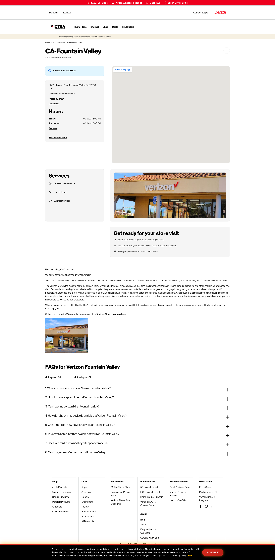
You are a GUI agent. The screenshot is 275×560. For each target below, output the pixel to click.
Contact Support (201, 12)
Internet (95, 26)
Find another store (58, 137)
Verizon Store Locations (109, 314)
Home (47, 42)
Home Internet (147, 481)
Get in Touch (205, 481)
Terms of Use (141, 544)
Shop (105, 26)
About (143, 513)
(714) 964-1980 (56, 99)
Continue (213, 552)
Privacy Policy (127, 544)
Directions (54, 103)
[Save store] (226, 50)
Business (66, 12)
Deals (115, 26)
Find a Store (128, 26)
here (190, 555)
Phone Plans (80, 26)
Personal (53, 12)
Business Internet (179, 481)
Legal (153, 544)
